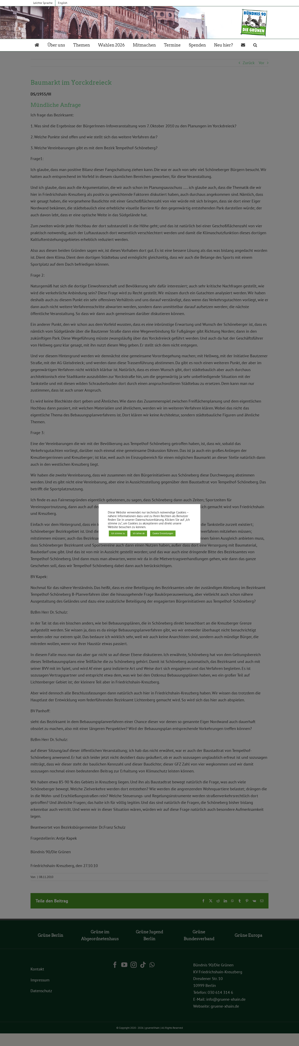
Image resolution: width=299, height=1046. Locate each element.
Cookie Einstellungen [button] (163, 533)
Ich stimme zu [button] (118, 533)
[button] (255, 45)
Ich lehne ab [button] (139, 533)
